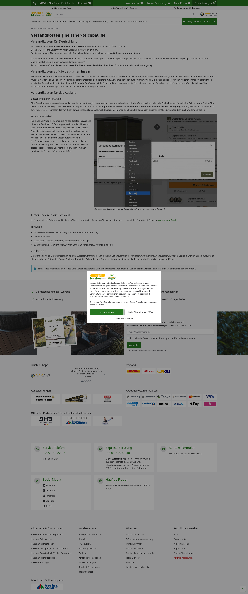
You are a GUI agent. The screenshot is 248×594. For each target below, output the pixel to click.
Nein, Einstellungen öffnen (141, 312)
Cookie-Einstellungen (139, 302)
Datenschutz (119, 318)
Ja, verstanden (107, 312)
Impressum (129, 318)
